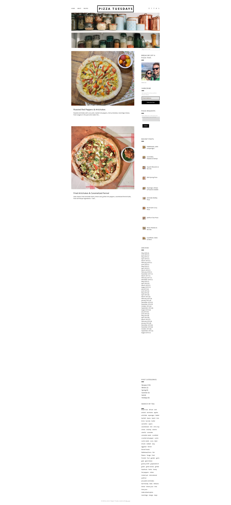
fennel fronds (145, 449)
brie (158, 418)
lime (155, 486)
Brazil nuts (144, 409)
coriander (150, 432)
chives (143, 429)
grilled (157, 466)
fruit (148, 458)
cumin (156, 438)
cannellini (144, 424)
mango (151, 495)
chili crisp (156, 427)
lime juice (144, 489)
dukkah (149, 444)
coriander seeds (146, 435)
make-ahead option (147, 492)
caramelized (145, 427)
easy (153, 444)
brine (143, 421)
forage (149, 455)
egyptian (144, 447)
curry (151, 441)
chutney (148, 429)
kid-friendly (144, 484)
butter (153, 421)
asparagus (151, 415)
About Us (143, 82)
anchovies (150, 412)
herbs (150, 469)
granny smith (145, 464)
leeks (150, 484)
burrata (148, 421)
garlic (157, 458)
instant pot (144, 475)
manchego (144, 495)
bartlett (143, 418)
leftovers (156, 484)
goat (142, 461)
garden (153, 458)
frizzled (143, 458)
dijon (155, 441)
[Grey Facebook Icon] (151, 8)
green (143, 466)
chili (151, 427)
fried (153, 455)
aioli (155, 409)
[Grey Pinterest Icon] (154, 8)
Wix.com (128, 501)
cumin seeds (145, 441)
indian (152, 472)
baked (157, 415)
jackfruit (143, 478)
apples (156, 412)
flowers (143, 455)
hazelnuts (144, 469)
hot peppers (145, 472)
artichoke (144, 415)
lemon (143, 486)
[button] (85, 8)
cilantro (154, 429)
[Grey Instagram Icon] (149, 8)
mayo (155, 495)
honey (155, 469)
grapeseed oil (155, 464)
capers (150, 424)
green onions (150, 466)
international (153, 475)
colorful (143, 432)
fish (153, 452)
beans (149, 418)
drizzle (143, 444)
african (151, 409)
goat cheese (148, 461)
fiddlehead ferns (146, 452)
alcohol (143, 412)
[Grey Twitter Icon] (156, 8)
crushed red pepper (147, 438)
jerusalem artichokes (147, 481)
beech (153, 418)
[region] (150, 71)
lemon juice (149, 486)
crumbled (155, 435)
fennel (150, 447)
